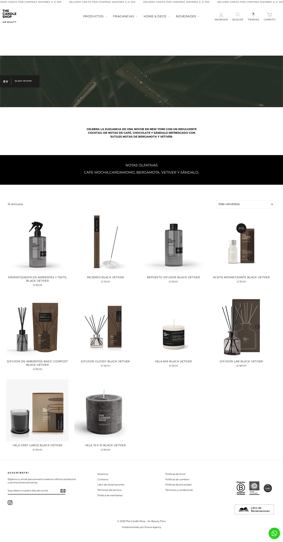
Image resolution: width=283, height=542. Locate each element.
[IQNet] (268, 488)
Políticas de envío (175, 474)
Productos (94, 16)
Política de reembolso (110, 495)
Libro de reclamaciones (110, 484)
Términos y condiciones (179, 490)
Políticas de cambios (177, 479)
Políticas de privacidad (178, 484)
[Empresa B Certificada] (241, 488)
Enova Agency (153, 527)
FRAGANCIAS (124, 16)
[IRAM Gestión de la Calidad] (254, 488)
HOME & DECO (155, 16)
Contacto (102, 479)
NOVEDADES (186, 16)
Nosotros (102, 474)
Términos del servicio (109, 490)
